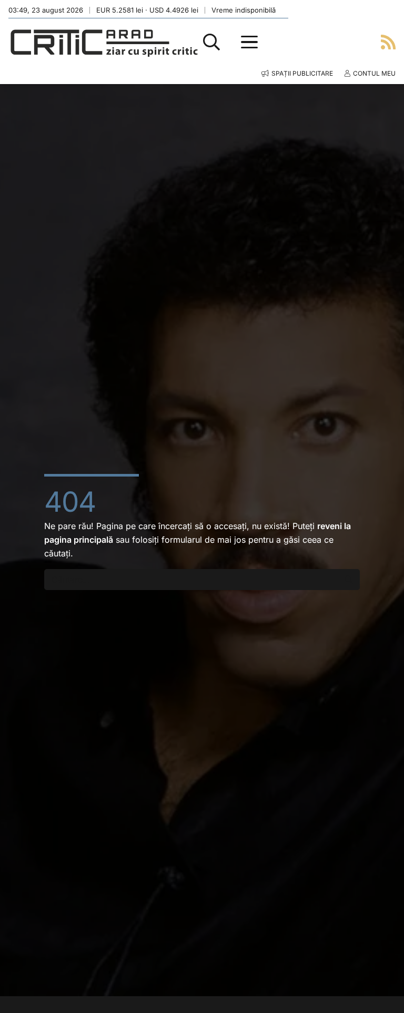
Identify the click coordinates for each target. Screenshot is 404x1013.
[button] (211, 42)
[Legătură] (388, 42)
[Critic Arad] (104, 42)
